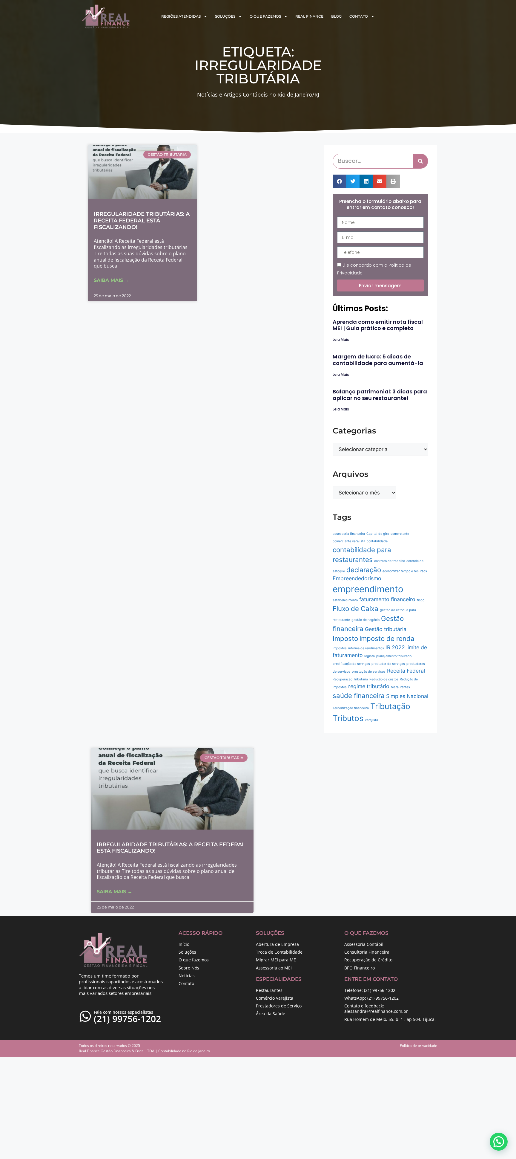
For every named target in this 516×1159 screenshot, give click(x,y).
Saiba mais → (111, 280)
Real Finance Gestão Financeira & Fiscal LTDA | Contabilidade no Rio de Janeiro (144, 1050)
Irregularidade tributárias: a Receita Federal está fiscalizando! (142, 220)
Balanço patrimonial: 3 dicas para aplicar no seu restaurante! (380, 395)
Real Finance (309, 16)
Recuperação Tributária (350, 679)
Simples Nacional (407, 696)
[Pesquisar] (420, 161)
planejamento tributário (393, 656)
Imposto (345, 638)
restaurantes (400, 687)
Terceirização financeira (351, 708)
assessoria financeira (349, 534)
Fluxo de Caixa (355, 608)
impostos (340, 648)
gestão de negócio (365, 620)
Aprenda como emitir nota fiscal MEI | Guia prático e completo (378, 325)
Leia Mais (341, 339)
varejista (371, 720)
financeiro (403, 599)
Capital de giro (377, 534)
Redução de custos (383, 679)
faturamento (374, 599)
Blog (336, 16)
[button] (339, 181)
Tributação (390, 706)
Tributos (348, 718)
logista (369, 656)
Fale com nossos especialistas (123, 1012)
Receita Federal (406, 671)
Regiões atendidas (181, 16)
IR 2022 (395, 647)
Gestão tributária (385, 629)
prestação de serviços (369, 672)
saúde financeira (359, 695)
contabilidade (377, 541)
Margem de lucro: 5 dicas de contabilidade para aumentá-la (378, 360)
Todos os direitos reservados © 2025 (109, 1045)
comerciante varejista (349, 541)
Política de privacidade (418, 1045)
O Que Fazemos (265, 16)
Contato (358, 16)
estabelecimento (345, 600)
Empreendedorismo (357, 578)
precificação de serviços (351, 664)
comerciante (400, 534)
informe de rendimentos (366, 648)
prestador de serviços (388, 664)
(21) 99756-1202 (127, 1019)
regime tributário (368, 686)
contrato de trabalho (389, 561)
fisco (420, 600)
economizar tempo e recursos (405, 571)
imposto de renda (387, 638)
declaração (363, 570)
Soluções (225, 16)
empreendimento (368, 589)
